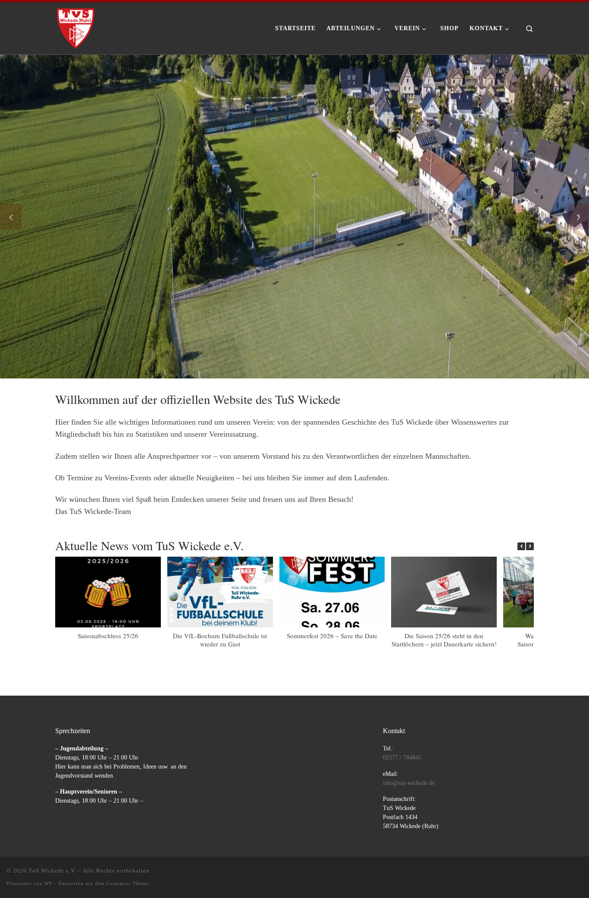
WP (48, 883)
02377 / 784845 (402, 757)
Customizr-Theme (128, 883)
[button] (530, 546)
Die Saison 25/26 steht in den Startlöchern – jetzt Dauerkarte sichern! (444, 639)
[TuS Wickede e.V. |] (75, 25)
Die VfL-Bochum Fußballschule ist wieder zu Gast (220, 639)
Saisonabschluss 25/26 (108, 635)
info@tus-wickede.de (409, 783)
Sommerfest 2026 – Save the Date (332, 635)
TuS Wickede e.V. (52, 870)
